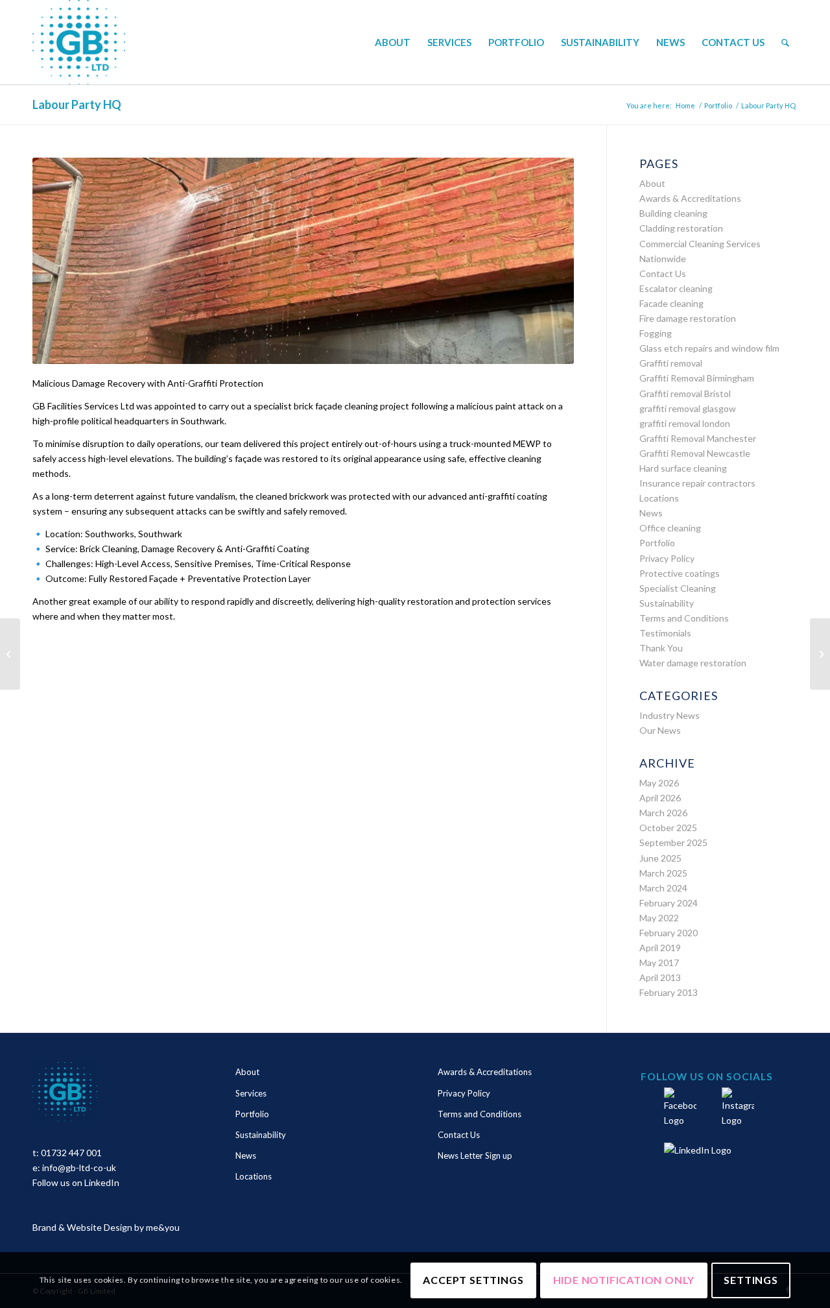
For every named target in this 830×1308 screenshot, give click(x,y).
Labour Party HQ (76, 104)
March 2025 (663, 872)
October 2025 (668, 827)
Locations (659, 497)
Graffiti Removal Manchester (697, 438)
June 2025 (660, 858)
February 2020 (668, 932)
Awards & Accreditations (690, 198)
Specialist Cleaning (677, 588)
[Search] (785, 42)
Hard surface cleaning (683, 468)
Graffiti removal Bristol (685, 393)
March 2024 (663, 887)
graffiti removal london (684, 423)
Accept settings (473, 1280)
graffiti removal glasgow (687, 408)
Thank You (661, 647)
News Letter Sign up (475, 1155)
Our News (660, 730)
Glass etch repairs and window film (709, 348)
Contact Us (662, 273)
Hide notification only (624, 1280)
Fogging (655, 333)
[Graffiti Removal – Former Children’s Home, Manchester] (820, 654)
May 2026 (659, 782)
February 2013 (668, 992)
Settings (750, 1280)
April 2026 (660, 797)
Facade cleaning (671, 303)
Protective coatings (679, 573)
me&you (163, 1227)
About (652, 183)
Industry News (669, 715)
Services (251, 1093)
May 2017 (659, 962)
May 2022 (659, 917)
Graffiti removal (670, 363)
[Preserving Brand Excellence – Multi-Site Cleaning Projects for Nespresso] (10, 654)
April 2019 (660, 947)
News (651, 512)
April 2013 (660, 977)
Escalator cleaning (676, 288)
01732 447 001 (71, 1152)
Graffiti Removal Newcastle (694, 453)
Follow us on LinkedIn (75, 1182)
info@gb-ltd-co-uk (79, 1167)
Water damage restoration (692, 662)
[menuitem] (392, 42)
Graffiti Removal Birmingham (696, 377)
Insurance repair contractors (697, 483)
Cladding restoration (681, 228)
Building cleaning (673, 213)
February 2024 (668, 902)
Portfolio (657, 542)
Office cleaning (670, 527)
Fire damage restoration (687, 318)
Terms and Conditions (684, 618)
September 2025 (673, 842)
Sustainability (666, 603)
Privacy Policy (666, 558)
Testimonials (665, 632)
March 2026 (663, 812)
